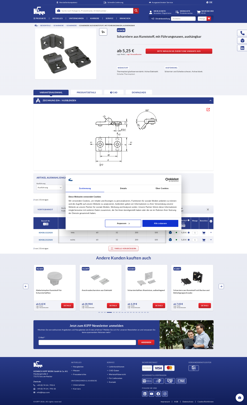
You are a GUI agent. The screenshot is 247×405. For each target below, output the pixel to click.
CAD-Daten (114, 371)
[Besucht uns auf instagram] (165, 394)
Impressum (165, 402)
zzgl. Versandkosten (134, 54)
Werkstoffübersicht (117, 374)
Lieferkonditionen (116, 367)
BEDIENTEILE (45, 25)
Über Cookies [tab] (162, 188)
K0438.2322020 (46, 240)
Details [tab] (123, 188)
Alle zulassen (160, 223)
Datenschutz (188, 402)
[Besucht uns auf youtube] (151, 394)
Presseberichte (79, 374)
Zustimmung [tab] (85, 188)
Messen (76, 371)
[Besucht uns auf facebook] (158, 394)
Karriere (94, 18)
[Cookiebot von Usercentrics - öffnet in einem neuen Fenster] (167, 180)
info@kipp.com (43, 392)
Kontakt (112, 382)
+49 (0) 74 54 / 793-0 (45, 385)
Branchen (125, 18)
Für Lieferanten (115, 378)
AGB (176, 402)
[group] (55, 288)
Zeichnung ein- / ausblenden (59, 100)
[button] (99, 312)
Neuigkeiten (78, 367)
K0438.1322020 (46, 233)
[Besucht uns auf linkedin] (145, 394)
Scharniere (58, 25)
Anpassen (121, 223)
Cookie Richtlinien (206, 402)
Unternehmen (76, 18)
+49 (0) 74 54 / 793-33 (46, 389)
